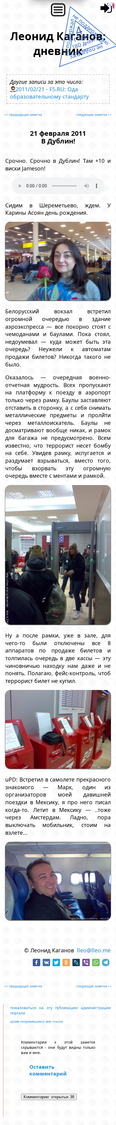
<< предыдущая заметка (23, 114)
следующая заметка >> (94, 114)
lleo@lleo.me (94, 950)
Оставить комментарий (48, 1070)
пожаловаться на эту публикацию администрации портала (60, 1010)
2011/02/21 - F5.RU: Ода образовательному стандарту (49, 92)
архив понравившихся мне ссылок (36, 1021)
